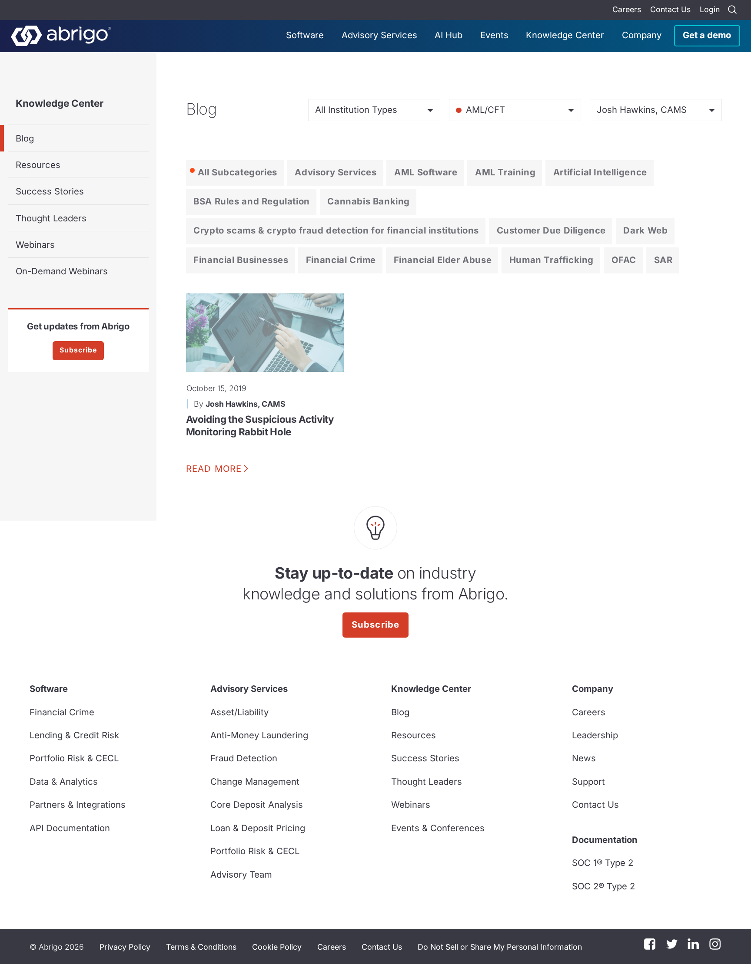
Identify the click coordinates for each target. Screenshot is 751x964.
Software (305, 35)
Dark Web (645, 230)
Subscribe (78, 350)
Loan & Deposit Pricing (257, 828)
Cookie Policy (277, 946)
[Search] (732, 10)
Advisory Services (379, 35)
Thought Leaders (51, 218)
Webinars (35, 244)
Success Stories (50, 191)
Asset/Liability (239, 712)
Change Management (254, 781)
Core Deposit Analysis (256, 804)
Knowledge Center (565, 35)
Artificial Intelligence (600, 172)
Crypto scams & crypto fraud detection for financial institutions (336, 230)
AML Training (505, 172)
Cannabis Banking (368, 201)
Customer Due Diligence (551, 230)
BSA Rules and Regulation (251, 201)
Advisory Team (241, 874)
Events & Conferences (438, 828)
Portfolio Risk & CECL (74, 758)
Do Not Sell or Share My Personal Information (500, 946)
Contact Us (670, 9)
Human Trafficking (551, 259)
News (584, 758)
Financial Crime (341, 259)
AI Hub (448, 35)
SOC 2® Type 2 (603, 886)
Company (641, 35)
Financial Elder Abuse (443, 259)
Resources (38, 164)
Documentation (605, 839)
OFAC (623, 259)
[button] (500, 946)
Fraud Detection (243, 758)
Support (588, 781)
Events (494, 35)
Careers (626, 9)
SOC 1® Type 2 (602, 862)
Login (710, 9)
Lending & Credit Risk (74, 735)
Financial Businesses (240, 259)
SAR (663, 259)
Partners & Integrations (78, 804)
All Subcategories (237, 172)
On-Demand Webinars (62, 271)
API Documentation (70, 828)
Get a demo (707, 35)
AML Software (425, 172)
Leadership (595, 735)
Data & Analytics (64, 781)
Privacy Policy (125, 946)
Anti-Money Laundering (259, 735)
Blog (25, 138)
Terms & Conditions (201, 946)
